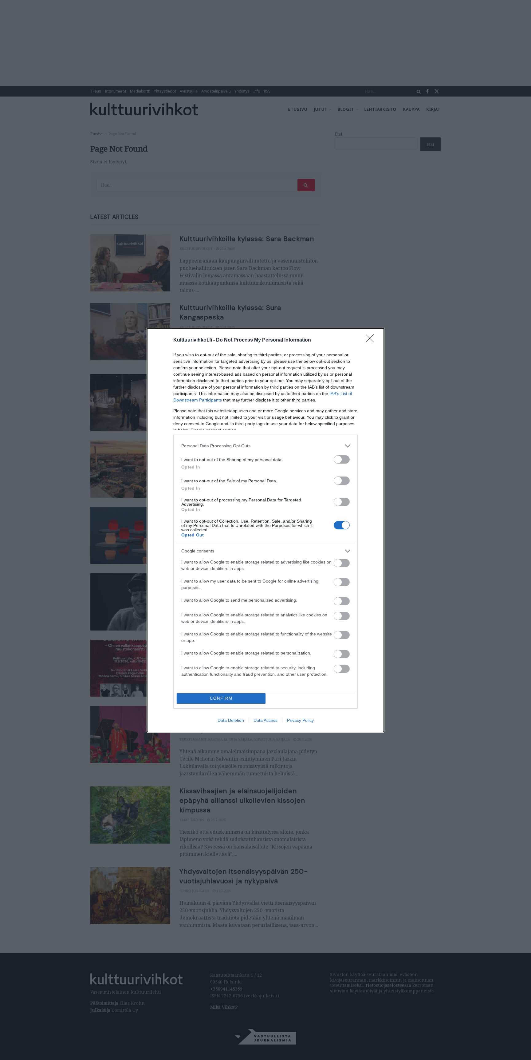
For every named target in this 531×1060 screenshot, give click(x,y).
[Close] (372, 340)
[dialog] (265, 530)
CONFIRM (221, 698)
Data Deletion (231, 720)
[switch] (342, 459)
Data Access (265, 720)
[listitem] (265, 446)
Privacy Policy (300, 720)
